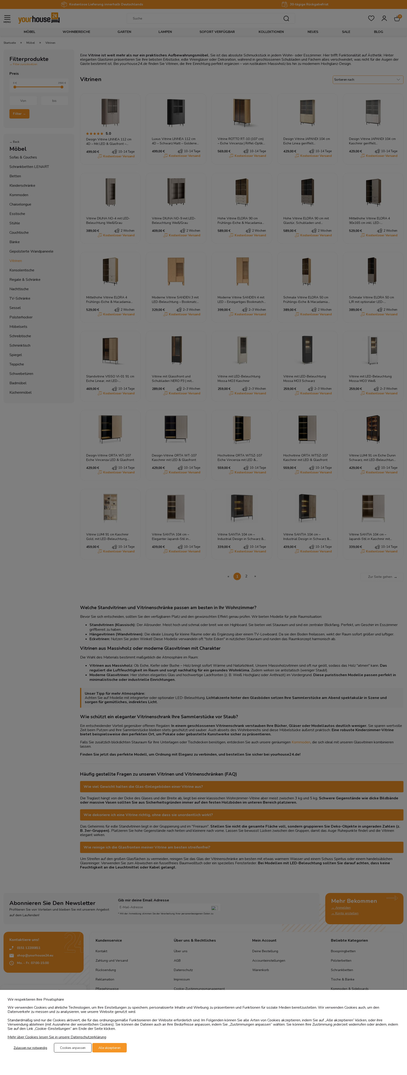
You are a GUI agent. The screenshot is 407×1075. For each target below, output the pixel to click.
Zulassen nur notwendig (30, 1048)
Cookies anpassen (72, 1048)
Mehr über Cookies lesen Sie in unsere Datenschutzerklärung (57, 1037)
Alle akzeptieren (109, 1048)
